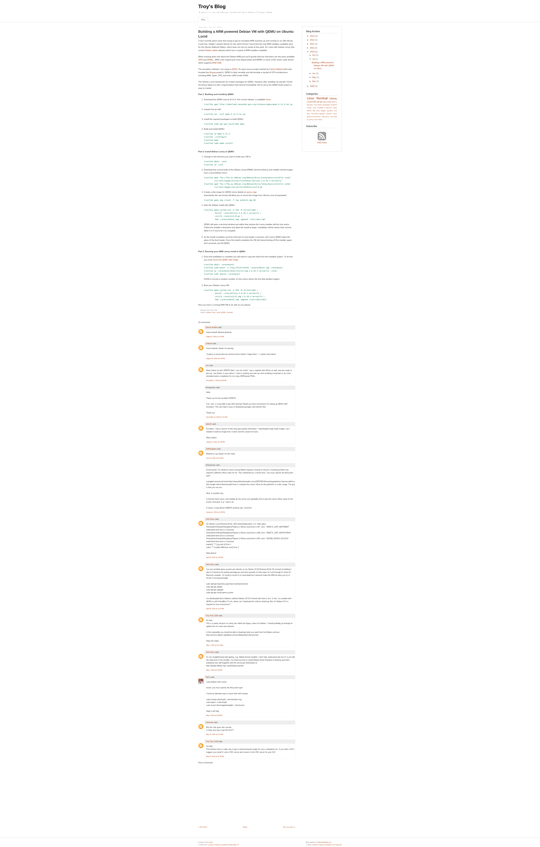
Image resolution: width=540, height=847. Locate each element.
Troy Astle (209, 842)
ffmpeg (213, 72)
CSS (315, 105)
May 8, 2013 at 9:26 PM (214, 715)
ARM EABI (216, 63)
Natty (335, 108)
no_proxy (310, 119)
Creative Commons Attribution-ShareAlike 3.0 (223, 844)
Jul (313, 59)
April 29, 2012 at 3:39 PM (214, 557)
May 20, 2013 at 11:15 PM (215, 756)
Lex (207, 365)
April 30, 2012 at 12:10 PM (215, 608)
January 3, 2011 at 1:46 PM (215, 442)
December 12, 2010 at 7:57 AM (216, 417)
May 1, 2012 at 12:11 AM (214, 645)
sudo (329, 102)
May (314, 77)
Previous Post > (289, 827)
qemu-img (251, 192)
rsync (316, 119)
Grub (314, 108)
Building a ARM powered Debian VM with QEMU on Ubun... (323, 65)
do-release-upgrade (318, 113)
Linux (213, 312)
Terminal (230, 312)
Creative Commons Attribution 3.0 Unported (327, 844)
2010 (312, 52)
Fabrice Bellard (276, 69)
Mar (314, 81)
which (320, 119)
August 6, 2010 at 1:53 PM (215, 336)
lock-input (333, 116)
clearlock (330, 111)
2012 (312, 44)
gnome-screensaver (314, 116)
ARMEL (210, 60)
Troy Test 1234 (212, 616)
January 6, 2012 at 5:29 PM (215, 512)
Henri (208, 677)
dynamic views (331, 113)
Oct (313, 55)
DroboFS (334, 105)
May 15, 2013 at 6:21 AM (214, 734)
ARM (200, 60)
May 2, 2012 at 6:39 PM (214, 670)
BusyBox (310, 105)
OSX (314, 102)
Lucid (218, 312)
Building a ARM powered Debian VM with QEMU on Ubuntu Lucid (246, 34)
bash (318, 111)
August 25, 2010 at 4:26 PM (215, 358)
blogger (323, 111)
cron (335, 111)
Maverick (329, 108)
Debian (208, 312)
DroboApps (326, 105)
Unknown (209, 722)
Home (245, 827)
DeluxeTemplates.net (324, 842)
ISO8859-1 (321, 108)
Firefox (309, 108)
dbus (308, 113)
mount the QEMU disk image (225, 260)
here (268, 99)
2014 (312, 36)
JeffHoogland (211, 449)
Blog (203, 19)
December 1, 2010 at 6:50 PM (216, 380)
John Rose (210, 519)
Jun (314, 73)
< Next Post (202, 827)
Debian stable (211, 50)
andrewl (209, 343)
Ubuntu (333, 98)
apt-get (319, 102)
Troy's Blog (212, 6)
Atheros (334, 102)
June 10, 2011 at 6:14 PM (214, 458)
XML (314, 111)
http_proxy (325, 116)
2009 (312, 86)
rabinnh (209, 424)
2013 (312, 40)
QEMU (235, 69)
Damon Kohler (211, 327)
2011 (312, 48)
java (325, 102)
